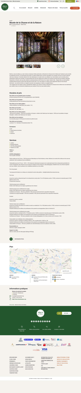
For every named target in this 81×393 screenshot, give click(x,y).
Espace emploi (28, 359)
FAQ (42, 365)
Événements (12, 361)
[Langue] (78, 1)
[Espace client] (63, 1)
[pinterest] (40, 321)
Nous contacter (29, 368)
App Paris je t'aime (43, 1)
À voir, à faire (12, 359)
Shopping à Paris (13, 368)
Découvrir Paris (13, 357)
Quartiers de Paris (13, 370)
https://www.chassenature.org (19, 299)
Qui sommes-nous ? (29, 357)
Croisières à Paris (13, 365)
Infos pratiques (29, 367)
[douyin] (45, 321)
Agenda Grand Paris (30, 365)
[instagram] (34, 321)
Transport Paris (13, 372)
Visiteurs (66, 313)
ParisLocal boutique (54, 1)
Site (59, 313)
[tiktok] (38, 321)
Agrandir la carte (66, 271)
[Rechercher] (14, 8)
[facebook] (31, 321)
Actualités (28, 363)
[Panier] (60, 1)
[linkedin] (36, 321)
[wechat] (43, 321)
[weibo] (47, 321)
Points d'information (30, 361)
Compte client (44, 363)
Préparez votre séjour (14, 363)
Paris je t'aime (11, 304)
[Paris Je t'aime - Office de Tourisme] (4, 6)
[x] (49, 321)
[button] (58, 66)
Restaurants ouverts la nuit (16, 367)
